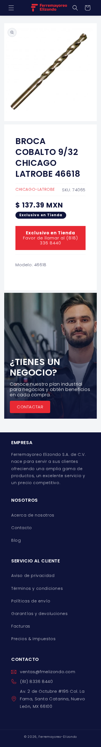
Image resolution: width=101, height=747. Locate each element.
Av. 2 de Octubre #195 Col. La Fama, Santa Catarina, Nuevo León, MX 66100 (52, 698)
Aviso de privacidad (32, 575)
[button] (11, 8)
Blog (16, 540)
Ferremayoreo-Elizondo (57, 736)
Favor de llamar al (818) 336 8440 (50, 238)
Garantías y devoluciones (39, 613)
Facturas (20, 626)
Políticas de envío (30, 601)
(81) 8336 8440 (36, 681)
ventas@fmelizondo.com (47, 672)
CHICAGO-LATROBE (35, 189)
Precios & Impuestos (33, 639)
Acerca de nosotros (32, 515)
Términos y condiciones (37, 588)
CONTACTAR (30, 407)
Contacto (21, 528)
